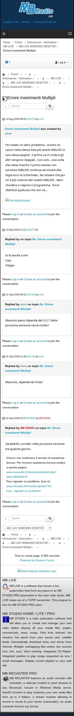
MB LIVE (8, 46)
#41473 (31, 119)
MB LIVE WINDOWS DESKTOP (37, 46)
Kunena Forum (45, 560)
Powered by (27, 560)
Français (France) (45, 21)
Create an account (35, 214)
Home (6, 42)
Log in (15, 214)
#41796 (31, 356)
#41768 (31, 294)
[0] (18, 200)
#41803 (31, 418)
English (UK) (11, 21)
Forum (18, 42)
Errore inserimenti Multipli (22, 128)
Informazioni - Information (41, 42)
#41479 (31, 229)
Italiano (27, 21)
